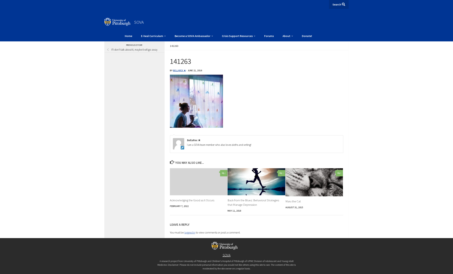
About (286, 36)
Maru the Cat (293, 201)
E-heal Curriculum (152, 36)
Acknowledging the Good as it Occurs (192, 200)
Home (128, 36)
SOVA (139, 22)
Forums (269, 36)
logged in (189, 232)
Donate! (307, 36)
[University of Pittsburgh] (117, 25)
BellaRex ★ (179, 70)
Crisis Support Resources (237, 36)
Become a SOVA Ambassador (192, 36)
